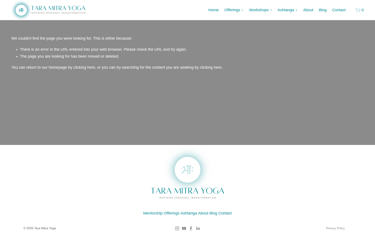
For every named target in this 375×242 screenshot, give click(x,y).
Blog (323, 10)
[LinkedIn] (198, 228)
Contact (339, 10)
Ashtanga (189, 213)
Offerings (171, 213)
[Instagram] (177, 228)
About (308, 10)
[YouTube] (184, 228)
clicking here (84, 67)
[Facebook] (191, 228)
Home (213, 10)
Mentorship (153, 213)
